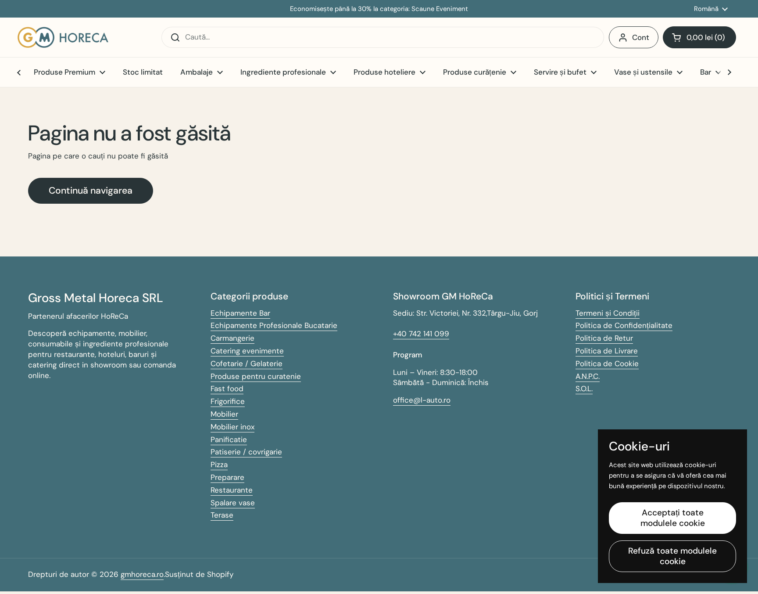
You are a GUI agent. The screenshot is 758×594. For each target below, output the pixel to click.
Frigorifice (228, 401)
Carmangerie (232, 338)
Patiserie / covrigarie (246, 452)
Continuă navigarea (90, 190)
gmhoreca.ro (142, 574)
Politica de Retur (604, 338)
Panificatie (229, 439)
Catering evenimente (247, 351)
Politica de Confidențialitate (624, 325)
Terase (222, 515)
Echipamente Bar (240, 313)
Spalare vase (233, 503)
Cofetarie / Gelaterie (246, 363)
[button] (699, 37)
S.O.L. (584, 388)
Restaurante (232, 490)
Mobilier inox (232, 427)
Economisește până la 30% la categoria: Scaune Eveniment (379, 9)
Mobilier (224, 414)
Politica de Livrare (607, 351)
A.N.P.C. (588, 376)
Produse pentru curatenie (256, 376)
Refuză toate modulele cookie (672, 556)
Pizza (219, 464)
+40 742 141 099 (421, 333)
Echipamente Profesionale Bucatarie (274, 325)
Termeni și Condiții (608, 313)
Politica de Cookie (607, 363)
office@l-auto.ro (422, 400)
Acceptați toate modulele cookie (672, 518)
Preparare (227, 477)
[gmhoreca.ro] (63, 37)
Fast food (227, 388)
